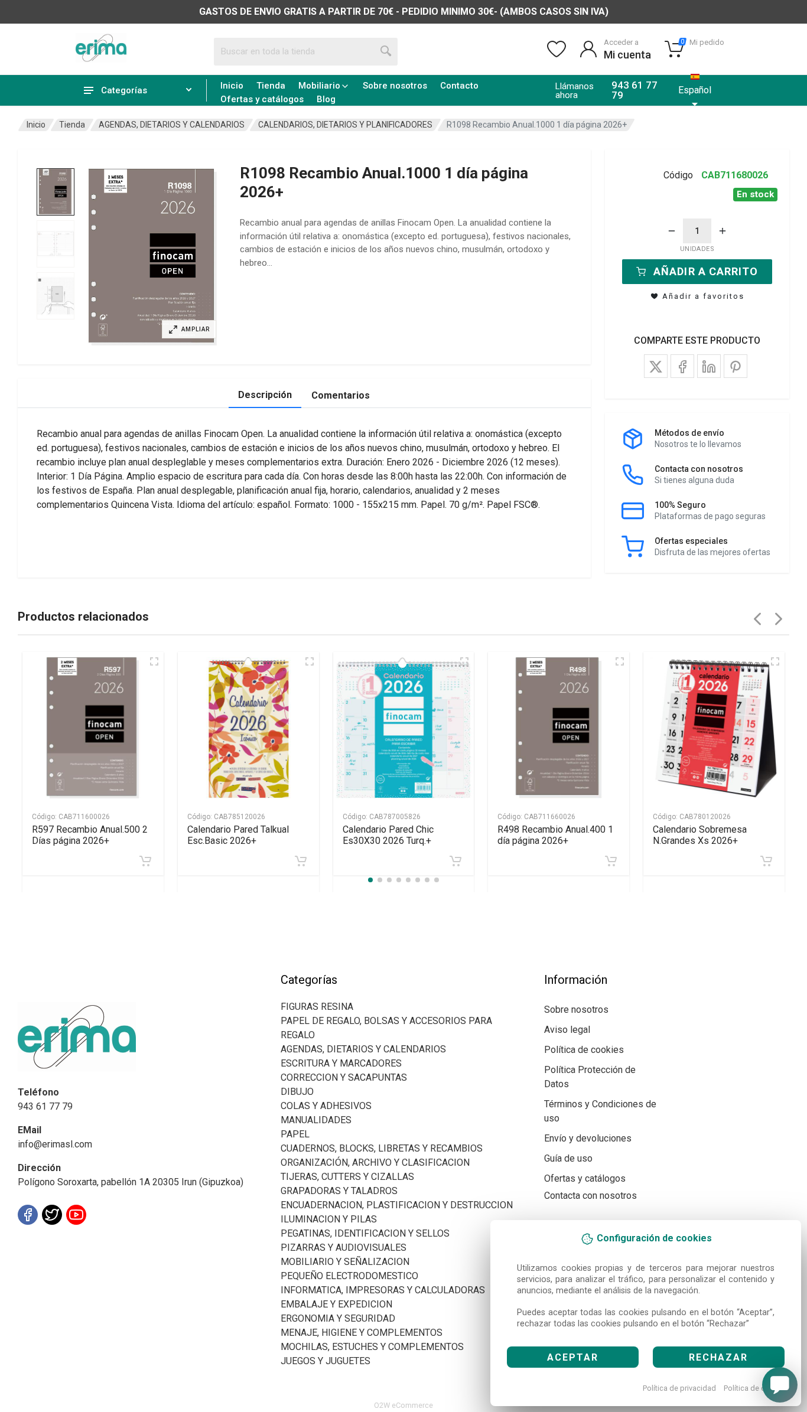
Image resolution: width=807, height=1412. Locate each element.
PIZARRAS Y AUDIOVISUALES (343, 1247)
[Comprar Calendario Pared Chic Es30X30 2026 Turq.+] (455, 861)
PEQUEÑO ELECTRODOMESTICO (349, 1275)
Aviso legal (567, 1029)
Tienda (270, 85)
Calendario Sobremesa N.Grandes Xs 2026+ (700, 835)
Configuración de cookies (86, 1241)
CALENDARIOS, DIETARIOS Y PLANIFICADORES (345, 124)
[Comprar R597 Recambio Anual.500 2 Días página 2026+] (145, 861)
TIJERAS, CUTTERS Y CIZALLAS (347, 1176)
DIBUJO (297, 1091)
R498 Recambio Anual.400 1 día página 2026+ (555, 835)
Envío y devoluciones (588, 1138)
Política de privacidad (679, 1388)
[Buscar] (386, 51)
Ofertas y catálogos (262, 99)
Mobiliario (319, 85)
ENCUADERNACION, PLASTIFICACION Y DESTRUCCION (397, 1205)
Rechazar (718, 1357)
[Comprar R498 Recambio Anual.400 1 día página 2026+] (610, 861)
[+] (722, 231)
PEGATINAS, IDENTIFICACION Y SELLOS (365, 1233)
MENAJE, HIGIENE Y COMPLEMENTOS (361, 1332)
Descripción (265, 394)
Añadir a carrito (705, 271)
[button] (152, 256)
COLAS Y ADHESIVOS (326, 1105)
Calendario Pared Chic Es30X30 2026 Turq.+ (388, 835)
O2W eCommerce (403, 1405)
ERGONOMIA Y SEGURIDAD (338, 1318)
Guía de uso (568, 1158)
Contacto (459, 85)
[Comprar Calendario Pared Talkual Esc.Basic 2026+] (300, 861)
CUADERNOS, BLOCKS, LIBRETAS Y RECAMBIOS (382, 1148)
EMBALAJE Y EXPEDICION (336, 1304)
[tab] (55, 192)
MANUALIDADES (316, 1120)
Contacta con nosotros (590, 1195)
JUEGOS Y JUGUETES (325, 1361)
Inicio (231, 85)
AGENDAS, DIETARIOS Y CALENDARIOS (172, 124)
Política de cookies (756, 1388)
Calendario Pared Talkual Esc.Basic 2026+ (238, 835)
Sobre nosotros (395, 85)
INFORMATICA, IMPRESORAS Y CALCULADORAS (383, 1290)
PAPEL (295, 1134)
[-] (671, 231)
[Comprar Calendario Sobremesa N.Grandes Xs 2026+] (766, 861)
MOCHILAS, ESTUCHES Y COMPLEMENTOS (372, 1346)
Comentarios (340, 395)
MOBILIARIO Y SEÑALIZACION (345, 1261)
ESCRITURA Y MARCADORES (341, 1063)
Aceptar (572, 1357)
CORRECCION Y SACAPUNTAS (344, 1077)
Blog (326, 99)
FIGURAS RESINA (317, 1006)
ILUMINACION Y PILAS (329, 1219)
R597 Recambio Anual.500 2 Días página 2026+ (90, 835)
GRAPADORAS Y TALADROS (339, 1190)
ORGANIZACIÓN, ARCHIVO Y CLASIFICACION (375, 1162)
